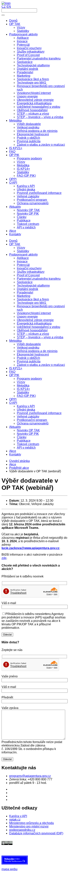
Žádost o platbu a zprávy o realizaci (41, 364)
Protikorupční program (32, 420)
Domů (13, 240)
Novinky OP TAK (28, 430)
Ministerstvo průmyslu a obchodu (31, 823)
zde (4, 558)
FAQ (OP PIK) (26, 395)
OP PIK (14, 375)
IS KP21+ (15, 368)
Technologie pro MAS (31, 302)
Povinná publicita (28, 361)
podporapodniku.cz (22, 829)
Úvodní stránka (19, 461)
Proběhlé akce (19, 467)
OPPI (12, 399)
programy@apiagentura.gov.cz (30, 776)
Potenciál (23, 265)
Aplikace (23, 258)
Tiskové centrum (28, 444)
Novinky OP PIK (28, 433)
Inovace (22, 261)
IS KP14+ (23, 389)
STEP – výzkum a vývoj (33, 333)
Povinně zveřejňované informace (39, 413)
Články (21, 437)
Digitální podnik (27, 289)
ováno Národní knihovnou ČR (14, 860)
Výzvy (21, 247)
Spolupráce (25, 282)
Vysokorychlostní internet (34, 313)
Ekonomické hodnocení (33, 354)
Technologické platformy (33, 285)
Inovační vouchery (29, 268)
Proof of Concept (28, 275)
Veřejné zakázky (28, 416)
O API (13, 402)
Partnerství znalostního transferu (39, 278)
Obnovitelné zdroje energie (35, 320)
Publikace (23, 440)
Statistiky (23, 251)
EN (9, 6)
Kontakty (15, 454)
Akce (12, 451)
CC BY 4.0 (36, 846)
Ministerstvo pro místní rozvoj (28, 826)
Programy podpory (29, 378)
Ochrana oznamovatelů (32, 423)
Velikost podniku (28, 347)
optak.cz (15, 819)
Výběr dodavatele (29, 344)
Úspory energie (27, 316)
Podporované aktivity (23, 254)
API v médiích (26, 447)
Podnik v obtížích (28, 358)
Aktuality (15, 426)
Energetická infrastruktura (34, 323)
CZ (4, 6)
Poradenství (25, 292)
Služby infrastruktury (30, 271)
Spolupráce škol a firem (33, 299)
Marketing (23, 296)
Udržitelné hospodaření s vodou (38, 327)
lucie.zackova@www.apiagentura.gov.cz (30, 548)
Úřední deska (26, 409)
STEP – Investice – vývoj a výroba (40, 337)
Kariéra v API (26, 406)
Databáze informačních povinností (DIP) (36, 833)
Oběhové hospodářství (32, 330)
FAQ (12, 371)
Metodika (15, 340)
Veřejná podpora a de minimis (37, 351)
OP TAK (14, 244)
